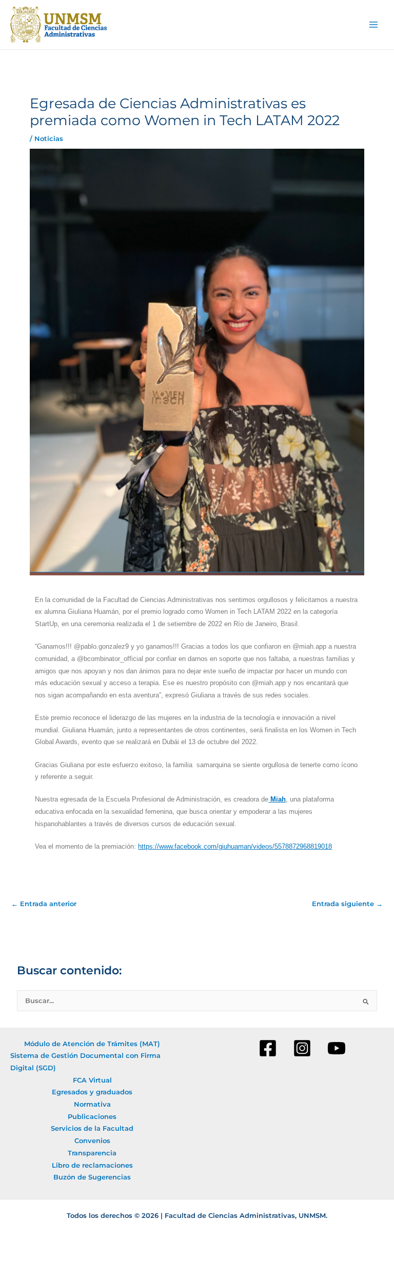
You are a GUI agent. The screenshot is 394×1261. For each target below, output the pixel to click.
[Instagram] (302, 1048)
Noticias (48, 139)
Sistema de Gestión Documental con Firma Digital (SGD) (85, 1062)
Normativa (92, 1104)
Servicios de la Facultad (92, 1128)
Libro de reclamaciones (92, 1165)
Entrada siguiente (347, 904)
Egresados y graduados (92, 1092)
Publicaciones (92, 1116)
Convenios (92, 1141)
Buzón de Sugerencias (92, 1177)
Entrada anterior (43, 904)
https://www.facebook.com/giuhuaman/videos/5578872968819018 (235, 846)
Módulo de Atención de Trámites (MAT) (92, 1044)
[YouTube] (336, 1048)
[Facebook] (268, 1048)
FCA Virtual (92, 1080)
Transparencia (92, 1153)
